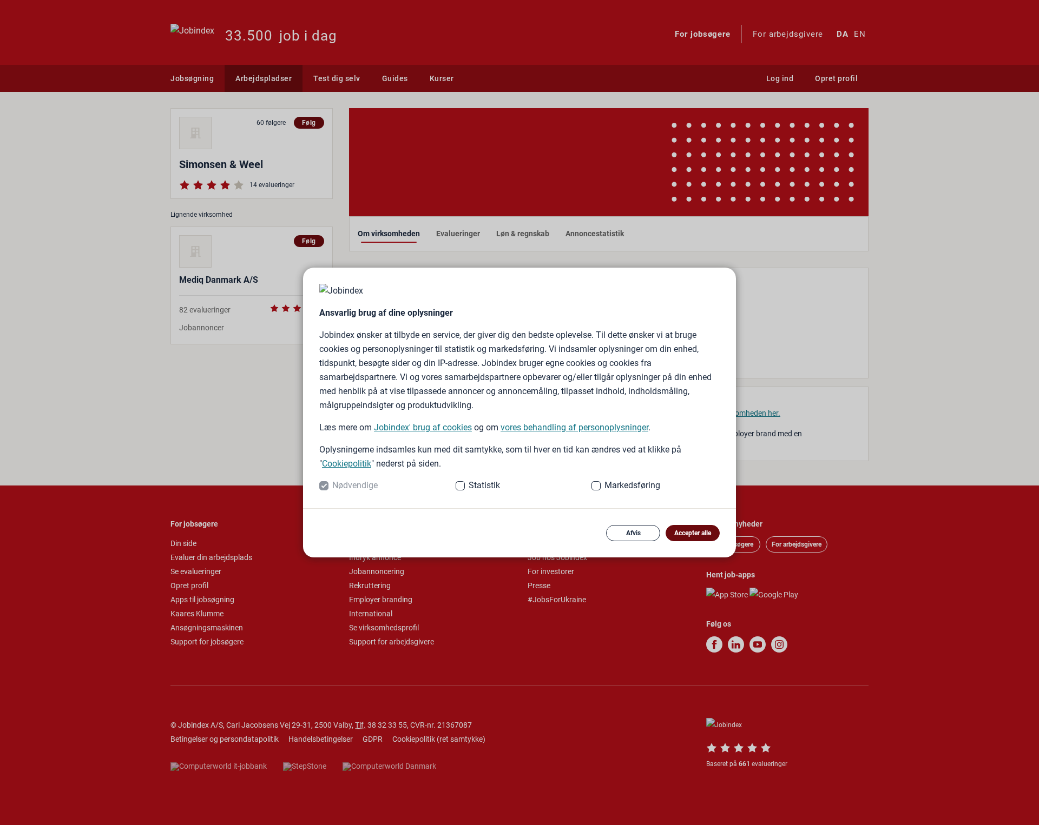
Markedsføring (632, 485)
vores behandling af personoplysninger (574, 427)
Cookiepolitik (346, 463)
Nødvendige (355, 485)
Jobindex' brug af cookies (423, 427)
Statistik (484, 485)
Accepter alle (692, 533)
